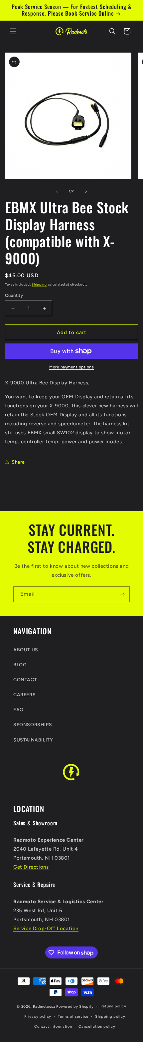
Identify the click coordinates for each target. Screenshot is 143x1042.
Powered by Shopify (75, 1006)
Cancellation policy (96, 1026)
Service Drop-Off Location (45, 929)
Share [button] (18, 462)
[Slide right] (86, 191)
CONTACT (25, 680)
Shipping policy (110, 1016)
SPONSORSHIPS (32, 725)
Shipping (39, 284)
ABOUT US (25, 650)
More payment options (71, 367)
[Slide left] (57, 191)
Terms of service (73, 1016)
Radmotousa (44, 1006)
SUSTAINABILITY (33, 740)
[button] (13, 31)
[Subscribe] (122, 594)
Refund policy (113, 1006)
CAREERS (24, 695)
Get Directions (31, 867)
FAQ (18, 710)
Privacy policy (37, 1016)
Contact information (53, 1026)
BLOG (20, 665)
